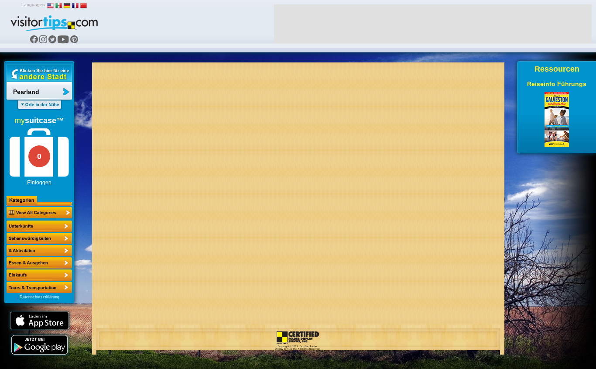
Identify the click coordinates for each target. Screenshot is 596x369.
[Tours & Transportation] (39, 275)
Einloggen (39, 182)
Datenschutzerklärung (39, 297)
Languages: (33, 4)
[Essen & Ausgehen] (39, 250)
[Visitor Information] (39, 287)
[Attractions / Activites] (39, 238)
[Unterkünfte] (39, 226)
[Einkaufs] (39, 263)
